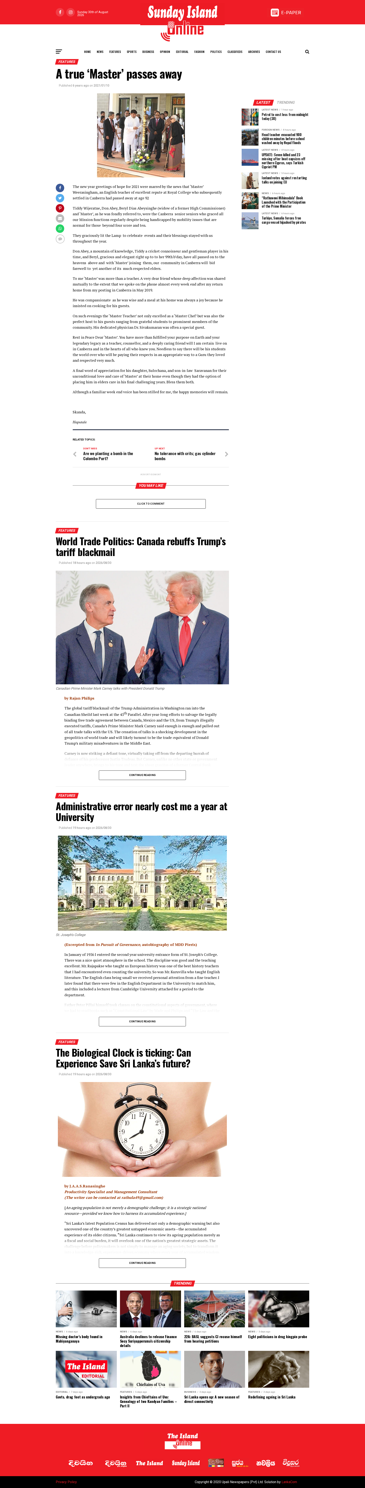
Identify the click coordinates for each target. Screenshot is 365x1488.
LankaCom (289, 1482)
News (100, 51)
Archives (254, 51)
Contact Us (273, 51)
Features (115, 51)
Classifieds (234, 51)
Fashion (199, 51)
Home (87, 51)
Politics (216, 51)
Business (148, 51)
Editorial (182, 51)
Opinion (165, 51)
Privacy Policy (66, 1482)
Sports (131, 51)
